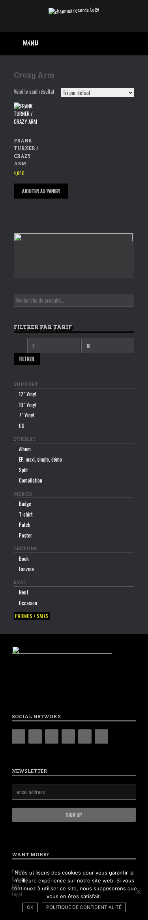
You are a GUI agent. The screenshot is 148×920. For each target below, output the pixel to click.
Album (25, 449)
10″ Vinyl (27, 405)
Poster (25, 535)
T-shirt (26, 514)
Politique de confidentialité (84, 907)
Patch (24, 524)
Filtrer (26, 359)
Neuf (23, 592)
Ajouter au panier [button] (41, 190)
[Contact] (85, 736)
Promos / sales (32, 616)
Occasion (28, 603)
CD (21, 426)
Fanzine (26, 569)
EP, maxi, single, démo (40, 459)
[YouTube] (68, 736)
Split (23, 470)
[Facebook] (35, 736)
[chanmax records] (74, 10)
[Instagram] (51, 736)
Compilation (30, 480)
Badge (25, 503)
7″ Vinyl (26, 415)
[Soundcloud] (101, 736)
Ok (30, 907)
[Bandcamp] (18, 736)
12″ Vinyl (27, 394)
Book (24, 558)
